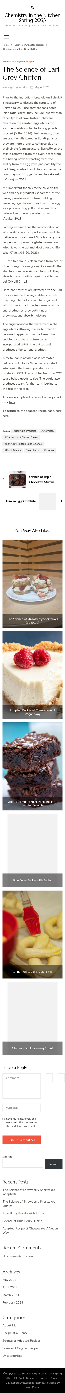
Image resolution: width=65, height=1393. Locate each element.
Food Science (14, 450)
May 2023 (9, 1280)
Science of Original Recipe (20, 1348)
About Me (9, 1325)
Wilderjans (11, 179)
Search (7, 1157)
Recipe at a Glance (15, 1333)
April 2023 (10, 1287)
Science (49, 450)
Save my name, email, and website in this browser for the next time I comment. (22, 1122)
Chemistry (48, 431)
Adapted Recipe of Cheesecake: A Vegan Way (32, 712)
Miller (19, 133)
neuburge (7, 87)
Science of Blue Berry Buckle (22, 1221)
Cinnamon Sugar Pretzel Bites (32, 971)
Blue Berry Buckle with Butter (32, 880)
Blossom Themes (33, 1383)
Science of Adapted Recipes (18, 62)
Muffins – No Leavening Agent (32, 1048)
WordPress (32, 1387)
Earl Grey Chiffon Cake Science (24, 444)
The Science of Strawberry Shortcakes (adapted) (32, 620)
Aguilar (8, 219)
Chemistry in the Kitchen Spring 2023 (32, 17)
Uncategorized (12, 1356)
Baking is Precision (25, 431)
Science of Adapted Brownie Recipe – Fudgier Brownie (33, 803)
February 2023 (12, 1303)
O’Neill (15, 253)
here (12, 402)
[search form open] (32, 7)
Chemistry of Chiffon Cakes (22, 437)
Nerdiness (33, 450)
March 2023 (10, 1295)
